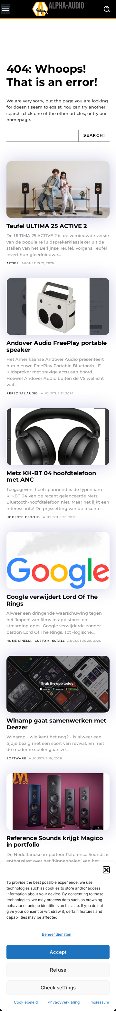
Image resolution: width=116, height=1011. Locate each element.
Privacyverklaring (64, 1002)
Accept (58, 952)
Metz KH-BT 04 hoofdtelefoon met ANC (51, 477)
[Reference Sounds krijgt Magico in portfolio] (58, 801)
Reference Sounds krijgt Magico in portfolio (54, 842)
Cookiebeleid (26, 1002)
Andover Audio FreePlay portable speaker (56, 346)
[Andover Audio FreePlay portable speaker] (58, 306)
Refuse (58, 970)
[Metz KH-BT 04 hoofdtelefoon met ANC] (58, 436)
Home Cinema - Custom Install (35, 640)
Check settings (58, 988)
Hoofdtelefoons (23, 517)
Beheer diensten (56, 934)
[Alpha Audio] (58, 9)
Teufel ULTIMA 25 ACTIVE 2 (47, 226)
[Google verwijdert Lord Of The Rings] (58, 560)
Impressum (99, 1002)
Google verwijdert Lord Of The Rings (52, 600)
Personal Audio (22, 393)
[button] (106, 870)
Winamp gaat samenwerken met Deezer (56, 724)
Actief (12, 263)
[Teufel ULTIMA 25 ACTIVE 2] (58, 189)
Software (16, 758)
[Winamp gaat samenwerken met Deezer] (58, 684)
